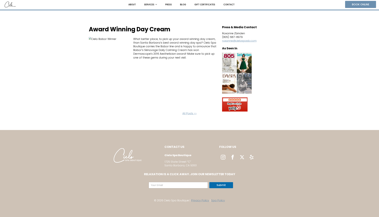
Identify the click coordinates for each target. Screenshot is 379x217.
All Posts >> (189, 113)
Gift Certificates (204, 4)
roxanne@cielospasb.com (239, 41)
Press (168, 4)
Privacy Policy (200, 200)
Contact (229, 4)
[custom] (251, 157)
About (132, 4)
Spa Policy (218, 200)
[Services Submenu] (156, 4)
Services (149, 4)
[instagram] (223, 157)
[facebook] (232, 157)
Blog (183, 4)
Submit (221, 185)
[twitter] (242, 157)
